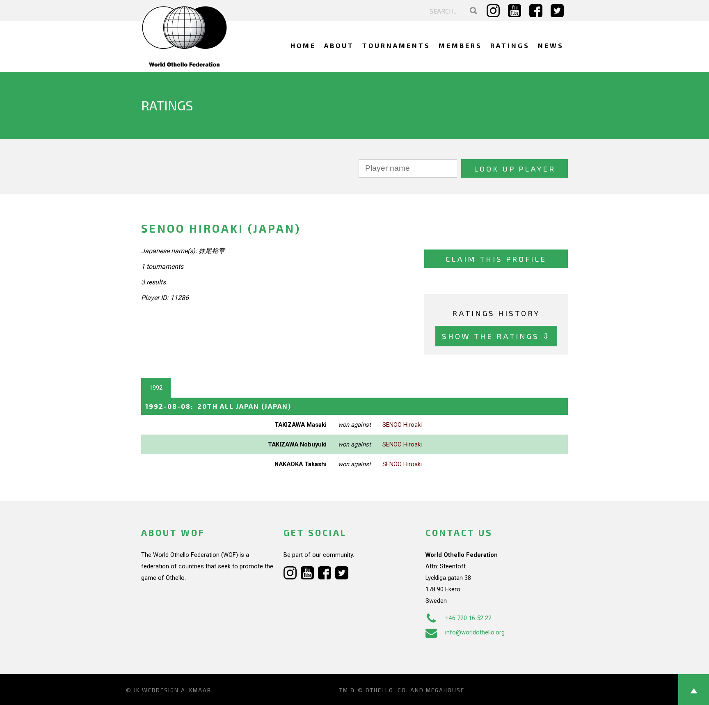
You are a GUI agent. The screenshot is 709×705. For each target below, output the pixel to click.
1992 (155, 387)
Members (460, 45)
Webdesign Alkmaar (176, 690)
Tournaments (396, 45)
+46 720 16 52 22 (468, 618)
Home (303, 45)
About (339, 45)
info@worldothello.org (475, 632)
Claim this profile (496, 258)
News (551, 45)
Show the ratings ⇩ (496, 336)
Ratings (510, 45)
